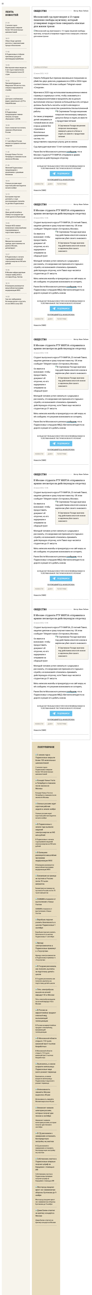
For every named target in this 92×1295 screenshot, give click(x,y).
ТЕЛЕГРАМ (61, 184)
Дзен (50, 184)
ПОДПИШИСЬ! (63, 174)
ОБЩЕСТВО (40, 10)
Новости (39, 184)
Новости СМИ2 (40, 190)
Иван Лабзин (83, 11)
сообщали (71, 151)
